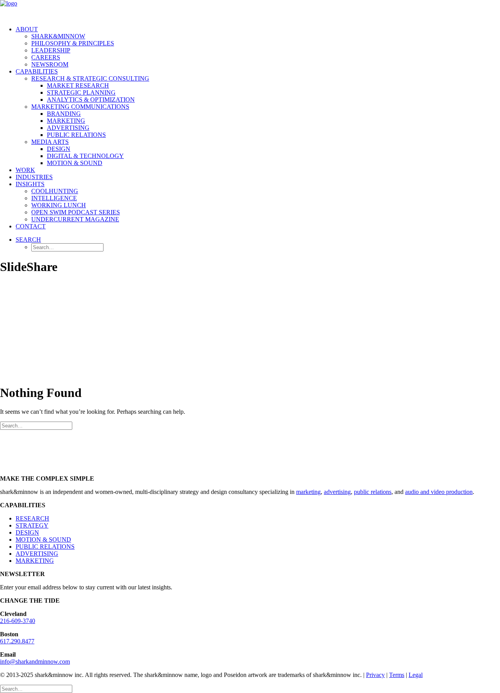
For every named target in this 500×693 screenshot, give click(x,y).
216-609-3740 (17, 621)
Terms (396, 674)
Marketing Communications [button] (80, 106)
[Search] (36, 425)
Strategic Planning (81, 92)
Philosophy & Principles (72, 43)
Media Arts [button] (50, 141)
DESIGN (27, 532)
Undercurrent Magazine (75, 219)
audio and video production (439, 491)
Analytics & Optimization (91, 99)
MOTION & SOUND (43, 539)
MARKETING (35, 560)
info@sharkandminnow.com (35, 661)
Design (58, 148)
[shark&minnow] (250, 10)
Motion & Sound (74, 163)
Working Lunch (58, 205)
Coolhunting (54, 191)
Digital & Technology (85, 156)
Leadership (50, 50)
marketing (308, 491)
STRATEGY (32, 525)
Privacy (375, 674)
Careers (45, 57)
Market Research (78, 85)
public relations (372, 491)
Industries (34, 177)
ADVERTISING (37, 553)
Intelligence (54, 198)
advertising (337, 491)
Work (25, 170)
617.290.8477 (17, 641)
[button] (28, 239)
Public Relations (76, 134)
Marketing (66, 120)
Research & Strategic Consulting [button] (90, 78)
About (27, 29)
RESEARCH (32, 518)
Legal (416, 674)
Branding (64, 113)
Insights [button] (30, 184)
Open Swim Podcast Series (75, 212)
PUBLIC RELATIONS (45, 546)
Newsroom (49, 64)
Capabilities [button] (37, 71)
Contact (31, 226)
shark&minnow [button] (58, 36)
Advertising (68, 127)
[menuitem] (258, 47)
